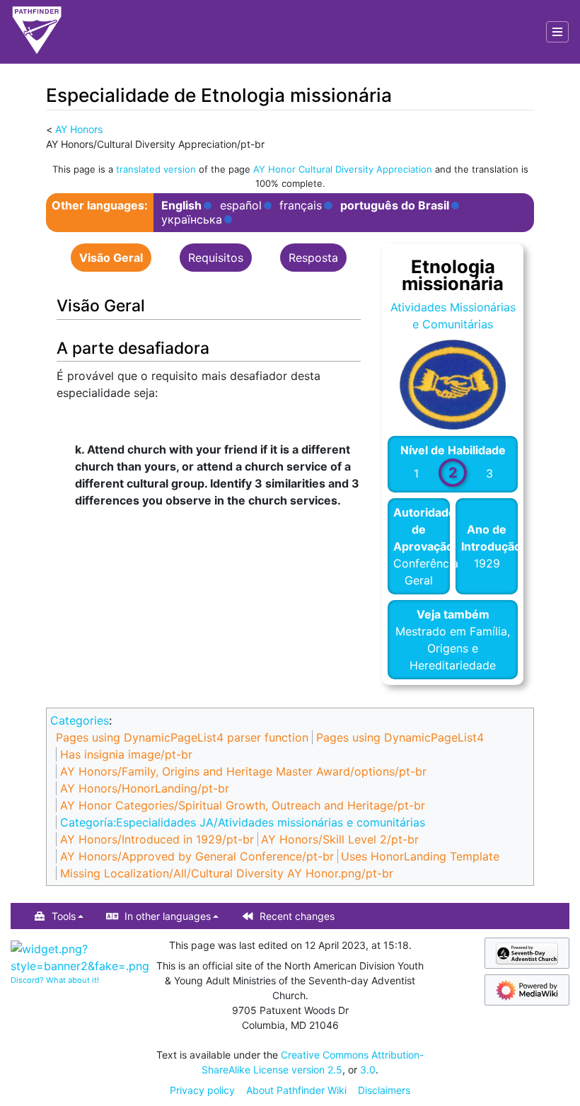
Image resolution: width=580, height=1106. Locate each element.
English (181, 205)
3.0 (368, 1070)
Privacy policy (202, 1090)
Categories (79, 720)
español (241, 205)
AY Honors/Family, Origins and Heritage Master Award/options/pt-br (243, 771)
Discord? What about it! (55, 980)
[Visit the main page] (36, 32)
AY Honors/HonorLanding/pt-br (144, 788)
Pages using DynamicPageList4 (400, 737)
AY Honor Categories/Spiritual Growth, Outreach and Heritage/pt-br (242, 805)
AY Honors (79, 129)
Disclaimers (384, 1090)
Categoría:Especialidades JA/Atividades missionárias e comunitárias (242, 822)
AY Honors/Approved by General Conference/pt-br (197, 856)
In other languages (167, 916)
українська (191, 219)
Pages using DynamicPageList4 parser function (182, 737)
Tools (64, 916)
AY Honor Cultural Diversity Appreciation (342, 169)
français (300, 205)
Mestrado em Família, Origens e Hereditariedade (452, 648)
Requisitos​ (215, 257)
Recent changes (297, 916)
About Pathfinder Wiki (296, 1090)
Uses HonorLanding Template (420, 856)
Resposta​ (313, 257)
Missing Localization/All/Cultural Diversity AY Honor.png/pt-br (226, 873)
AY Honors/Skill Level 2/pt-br (340, 839)
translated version (156, 169)
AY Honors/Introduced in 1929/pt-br (157, 839)
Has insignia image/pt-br (126, 754)
